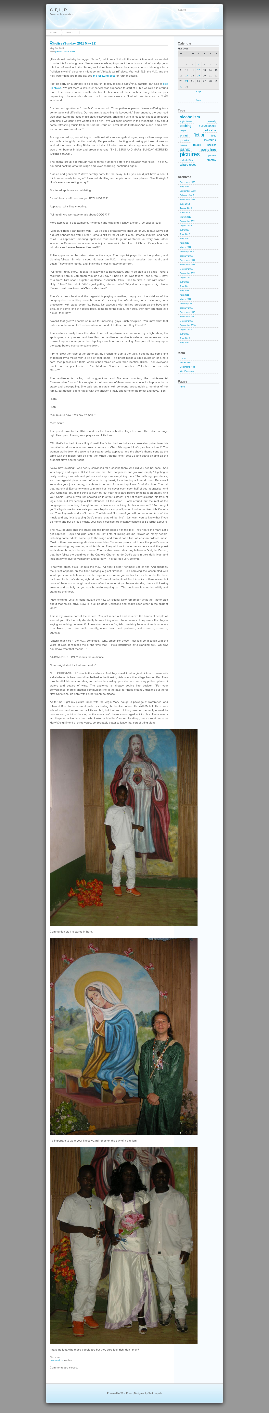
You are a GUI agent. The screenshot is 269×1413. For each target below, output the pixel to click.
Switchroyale (155, 1393)
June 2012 (185, 234)
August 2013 (186, 208)
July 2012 (184, 230)
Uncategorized (56, 1360)
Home (53, 32)
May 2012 (184, 238)
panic (185, 149)
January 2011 (186, 308)
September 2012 (188, 221)
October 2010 (186, 321)
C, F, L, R (58, 10)
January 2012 (186, 256)
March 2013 (185, 217)
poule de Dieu (186, 160)
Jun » (198, 100)
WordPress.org (187, 371)
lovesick (210, 140)
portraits (212, 155)
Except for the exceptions (61, 14)
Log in (183, 358)
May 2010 (184, 342)
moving (183, 145)
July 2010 (184, 334)
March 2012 (185, 247)
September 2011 (187, 273)
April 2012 (184, 243)
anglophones (186, 121)
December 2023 (187, 182)
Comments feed (187, 367)
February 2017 (187, 195)
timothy (211, 160)
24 (186, 81)
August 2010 (186, 329)
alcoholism (190, 117)
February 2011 (187, 303)
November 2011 (187, 264)
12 (198, 70)
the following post (104, 75)
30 (180, 86)
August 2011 (186, 277)
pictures (58, 52)
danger (183, 130)
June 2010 (185, 338)
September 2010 (188, 325)
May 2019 (184, 186)
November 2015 (187, 199)
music (197, 144)
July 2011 (184, 282)
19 (198, 75)
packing (211, 144)
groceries (184, 140)
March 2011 (185, 299)
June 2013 (185, 212)
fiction (199, 135)
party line (208, 149)
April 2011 (184, 295)
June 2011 (185, 286)
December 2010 (187, 312)
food (213, 135)
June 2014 (185, 204)
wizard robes (69, 52)
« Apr (198, 91)
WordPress (126, 1393)
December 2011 (187, 260)
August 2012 (186, 225)
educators (210, 130)
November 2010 (187, 316)
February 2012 (187, 251)
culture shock (207, 125)
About (70, 32)
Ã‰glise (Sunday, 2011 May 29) (73, 43)
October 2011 (186, 269)
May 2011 (184, 290)
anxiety (212, 121)
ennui (184, 135)
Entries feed (185, 362)
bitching (185, 126)
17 (186, 75)
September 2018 (188, 191)
